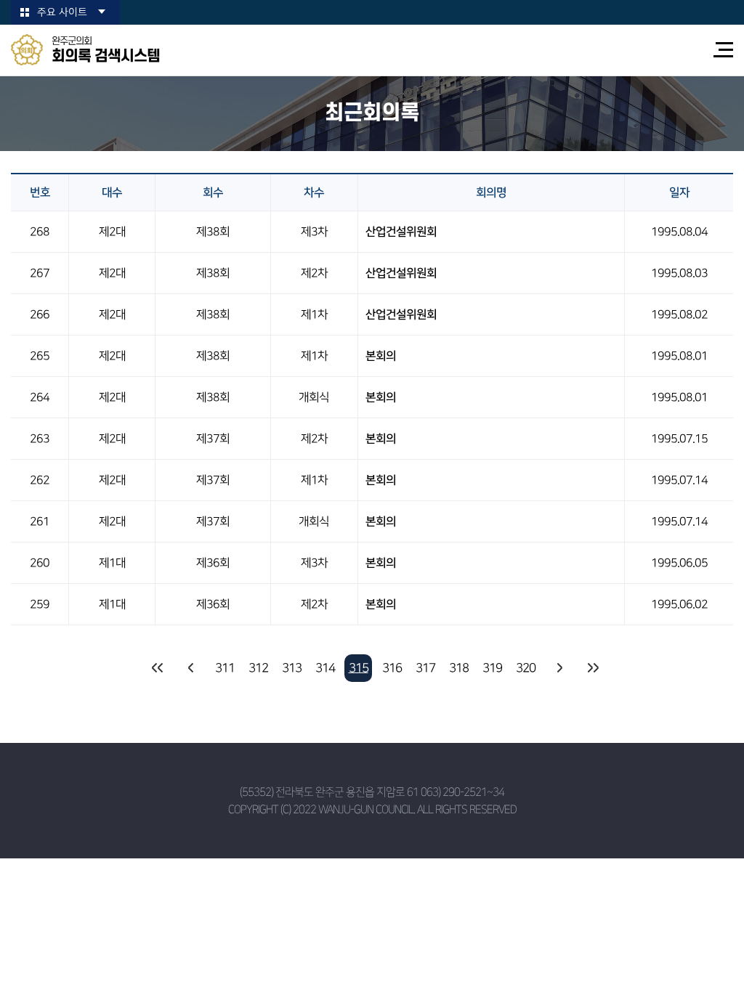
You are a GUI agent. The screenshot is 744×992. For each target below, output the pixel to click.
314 (325, 668)
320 (525, 668)
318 (459, 668)
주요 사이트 (62, 12)
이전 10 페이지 (191, 668)
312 (258, 668)
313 (292, 668)
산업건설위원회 (401, 231)
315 (358, 668)
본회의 (380, 355)
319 (492, 668)
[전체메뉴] (723, 50)
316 (392, 668)
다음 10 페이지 (559, 668)
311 (225, 668)
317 (425, 668)
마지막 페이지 (592, 668)
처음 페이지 (157, 668)
